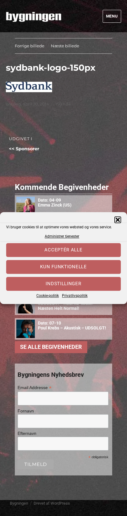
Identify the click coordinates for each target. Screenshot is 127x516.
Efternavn (27, 433)
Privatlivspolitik (75, 295)
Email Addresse (34, 388)
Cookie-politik (47, 295)
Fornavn (26, 410)
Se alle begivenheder (51, 347)
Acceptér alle (63, 250)
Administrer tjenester (62, 236)
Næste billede (65, 45)
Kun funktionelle (63, 267)
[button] (118, 220)
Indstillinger (63, 284)
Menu (112, 16)
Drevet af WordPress (52, 503)
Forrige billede (29, 45)
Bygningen (19, 503)
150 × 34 (63, 103)
